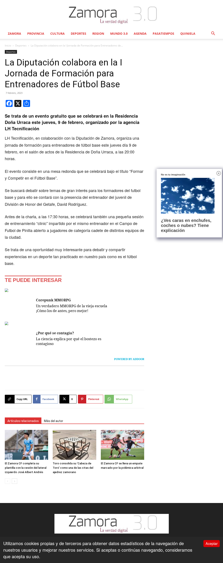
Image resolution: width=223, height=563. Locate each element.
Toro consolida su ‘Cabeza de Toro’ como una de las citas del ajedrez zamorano (73, 468)
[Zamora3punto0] (111, 15)
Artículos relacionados (23, 421)
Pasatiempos (163, 33)
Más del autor (53, 421)
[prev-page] (7, 481)
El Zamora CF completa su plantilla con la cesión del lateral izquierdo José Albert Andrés (25, 468)
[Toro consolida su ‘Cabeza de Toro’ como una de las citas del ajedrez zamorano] (74, 445)
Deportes (78, 33)
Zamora (14, 33)
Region (98, 33)
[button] (213, 33)
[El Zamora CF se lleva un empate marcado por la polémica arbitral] (122, 445)
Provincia (35, 33)
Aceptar (212, 543)
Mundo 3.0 (119, 33)
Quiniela (187, 33)
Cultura (57, 33)
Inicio (8, 45)
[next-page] (14, 481)
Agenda (140, 33)
